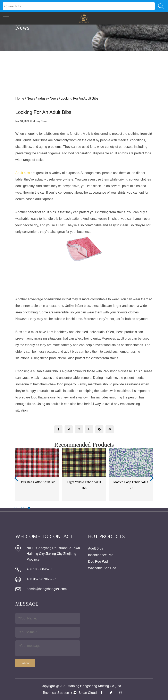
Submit (25, 663)
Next (152, 478)
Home (19, 98)
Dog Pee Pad (98, 561)
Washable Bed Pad (102, 568)
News (31, 98)
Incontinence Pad (101, 555)
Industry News (47, 98)
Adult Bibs (95, 548)
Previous (16, 478)
